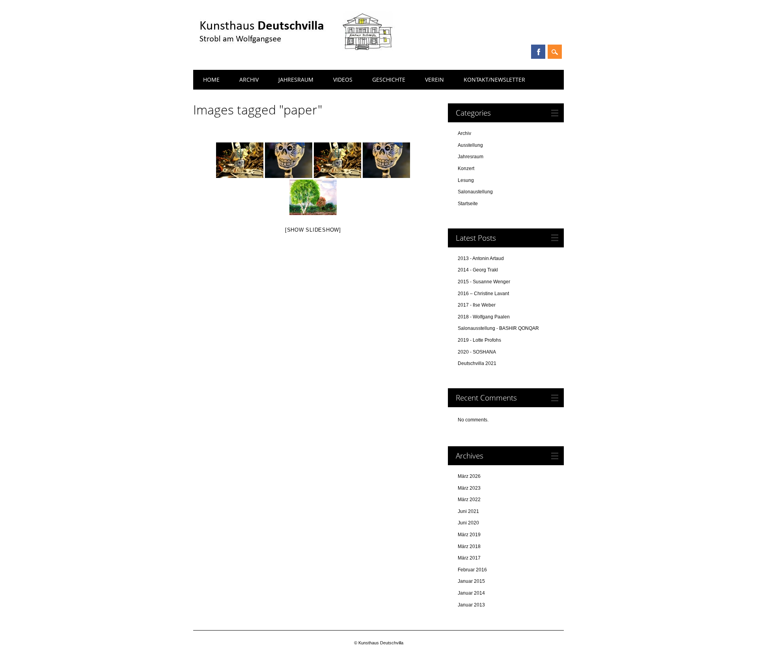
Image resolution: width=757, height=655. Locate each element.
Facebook (538, 52)
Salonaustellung (475, 192)
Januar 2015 (471, 581)
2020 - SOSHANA (477, 352)
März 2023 (469, 488)
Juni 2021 (468, 511)
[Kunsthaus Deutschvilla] (295, 55)
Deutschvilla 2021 (477, 363)
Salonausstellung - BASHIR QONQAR (498, 328)
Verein (434, 79)
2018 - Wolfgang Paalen (484, 317)
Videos (342, 79)
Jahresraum (295, 79)
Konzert (466, 168)
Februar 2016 (472, 570)
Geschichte (388, 79)
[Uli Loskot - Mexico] (239, 160)
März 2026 (469, 476)
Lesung (466, 180)
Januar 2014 (471, 593)
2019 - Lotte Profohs (479, 340)
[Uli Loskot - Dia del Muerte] (337, 160)
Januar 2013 (471, 605)
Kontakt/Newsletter (494, 79)
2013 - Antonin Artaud (481, 258)
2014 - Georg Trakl (478, 270)
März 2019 (469, 534)
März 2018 (469, 546)
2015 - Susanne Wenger (484, 281)
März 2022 (469, 499)
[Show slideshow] (313, 230)
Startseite (468, 203)
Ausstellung (470, 145)
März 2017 (469, 558)
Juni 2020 (468, 523)
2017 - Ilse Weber (477, 305)
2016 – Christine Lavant (483, 293)
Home (211, 79)
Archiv (249, 79)
